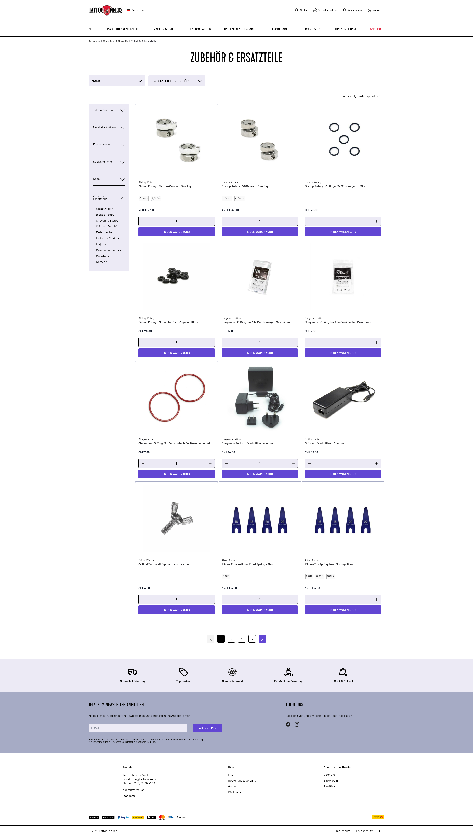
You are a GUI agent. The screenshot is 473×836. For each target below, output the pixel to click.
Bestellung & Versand (242, 780)
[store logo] (106, 10)
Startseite (94, 41)
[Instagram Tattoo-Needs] (297, 724)
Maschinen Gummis (108, 250)
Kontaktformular (133, 789)
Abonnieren (208, 728)
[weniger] (143, 221)
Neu (91, 29)
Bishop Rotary (105, 214)
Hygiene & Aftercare (239, 29)
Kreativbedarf (346, 29)
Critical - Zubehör (107, 226)
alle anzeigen (104, 208)
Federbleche (104, 232)
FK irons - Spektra (107, 238)
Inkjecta (101, 244)
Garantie (233, 786)
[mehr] (210, 221)
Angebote (377, 29)
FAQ (230, 774)
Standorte (129, 795)
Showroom (331, 780)
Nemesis (102, 261)
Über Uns (330, 774)
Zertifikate (331, 786)
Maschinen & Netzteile (123, 29)
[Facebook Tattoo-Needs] (288, 724)
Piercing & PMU (311, 29)
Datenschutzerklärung (191, 739)
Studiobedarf (278, 29)
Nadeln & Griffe (165, 29)
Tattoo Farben (200, 29)
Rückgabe (234, 792)
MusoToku (102, 255)
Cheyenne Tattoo (107, 220)
